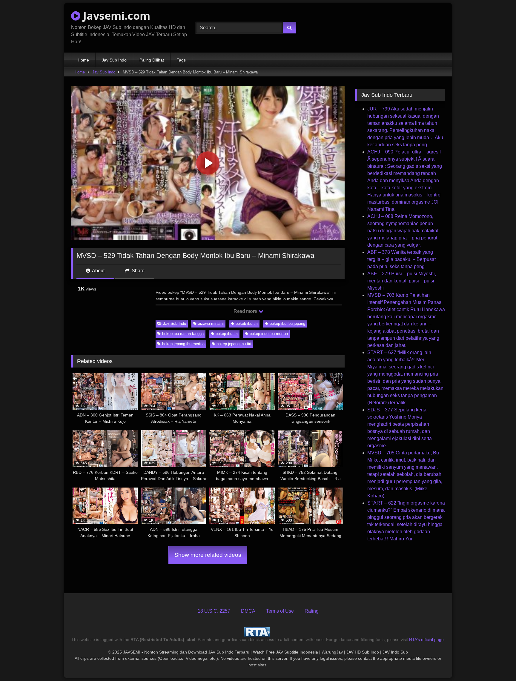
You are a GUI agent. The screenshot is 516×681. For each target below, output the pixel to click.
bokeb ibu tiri (247, 323)
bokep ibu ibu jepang (287, 323)
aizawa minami (211, 323)
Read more (246, 311)
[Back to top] (497, 663)
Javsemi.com (115, 15)
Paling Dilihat (151, 60)
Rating (312, 611)
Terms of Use (280, 611)
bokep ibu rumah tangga (183, 333)
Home (83, 60)
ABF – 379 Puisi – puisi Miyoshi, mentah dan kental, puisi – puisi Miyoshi (401, 280)
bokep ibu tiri (227, 333)
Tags (181, 60)
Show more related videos (207, 555)
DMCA (248, 611)
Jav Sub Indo (114, 60)
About (98, 270)
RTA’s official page (426, 639)
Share (137, 270)
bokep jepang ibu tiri (233, 344)
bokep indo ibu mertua (269, 333)
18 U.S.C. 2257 (214, 611)
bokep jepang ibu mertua (183, 344)
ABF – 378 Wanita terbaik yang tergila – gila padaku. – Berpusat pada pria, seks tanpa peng (401, 259)
